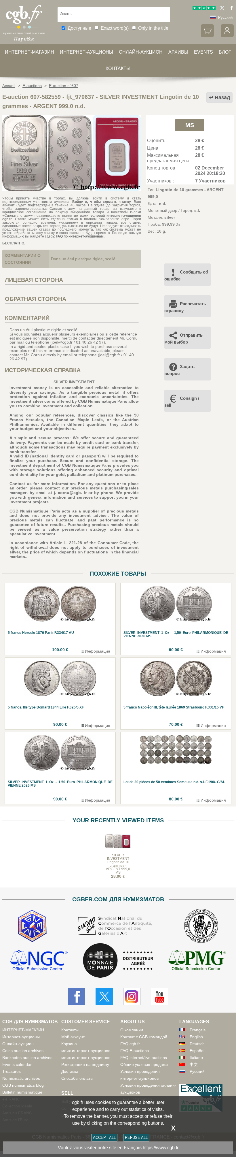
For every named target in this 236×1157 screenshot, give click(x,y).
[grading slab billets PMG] (197, 961)
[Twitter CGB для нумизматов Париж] (104, 996)
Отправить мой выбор (183, 338)
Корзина (69, 1043)
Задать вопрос (179, 370)
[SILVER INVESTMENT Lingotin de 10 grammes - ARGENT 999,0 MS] (71, 189)
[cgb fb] (230, 9)
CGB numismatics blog (23, 1085)
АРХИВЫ (178, 52)
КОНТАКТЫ (118, 68)
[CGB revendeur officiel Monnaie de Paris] (118, 960)
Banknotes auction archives (27, 1057)
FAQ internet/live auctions (143, 1057)
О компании (131, 1030)
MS (189, 125)
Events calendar (17, 1064)
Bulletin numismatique (22, 1092)
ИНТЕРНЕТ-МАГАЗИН (29, 52)
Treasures (11, 1071)
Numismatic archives (21, 1078)
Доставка (69, 1071)
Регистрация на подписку (85, 1064)
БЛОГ (225, 52)
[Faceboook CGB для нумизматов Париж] (76, 996)
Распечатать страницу (185, 307)
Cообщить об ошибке (186, 275)
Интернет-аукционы (86, 52)
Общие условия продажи (144, 1064)
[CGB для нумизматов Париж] (23, 41)
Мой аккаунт (73, 1036)
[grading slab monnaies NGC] (39, 961)
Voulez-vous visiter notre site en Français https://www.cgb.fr (118, 1147)
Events (203, 52)
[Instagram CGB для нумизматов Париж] (131, 996)
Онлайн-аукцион (141, 52)
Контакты (70, 1030)
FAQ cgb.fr (130, 1043)
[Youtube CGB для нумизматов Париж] (159, 996)
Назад (222, 97)
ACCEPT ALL (104, 1137)
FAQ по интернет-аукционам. (80, 236)
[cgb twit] (221, 9)
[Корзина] (207, 36)
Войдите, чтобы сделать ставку (101, 202)
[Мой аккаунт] (227, 36)
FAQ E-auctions (134, 1050)
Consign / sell (181, 402)
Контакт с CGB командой (143, 1036)
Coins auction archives (22, 1050)
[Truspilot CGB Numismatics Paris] (204, 9)
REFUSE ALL (136, 1137)
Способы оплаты (77, 1078)
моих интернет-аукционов (85, 1050)
